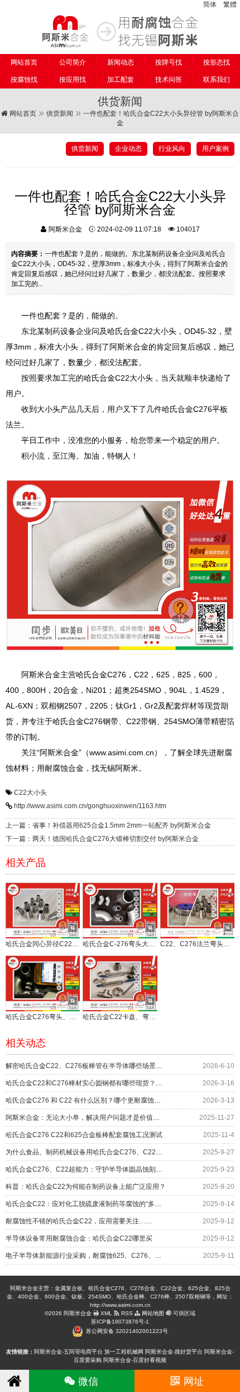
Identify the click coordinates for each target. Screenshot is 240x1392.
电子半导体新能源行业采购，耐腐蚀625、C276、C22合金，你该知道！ (113, 1256)
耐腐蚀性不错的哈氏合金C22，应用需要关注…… (79, 1221)
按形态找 (216, 62)
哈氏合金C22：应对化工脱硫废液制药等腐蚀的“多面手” (88, 1204)
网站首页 (24, 62)
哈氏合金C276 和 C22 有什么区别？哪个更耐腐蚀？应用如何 (97, 1100)
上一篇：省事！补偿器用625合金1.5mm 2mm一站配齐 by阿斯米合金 (108, 825)
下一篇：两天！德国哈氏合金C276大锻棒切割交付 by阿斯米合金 (102, 839)
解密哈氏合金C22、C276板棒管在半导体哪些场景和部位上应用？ (104, 1066)
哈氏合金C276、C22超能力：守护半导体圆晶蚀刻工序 (87, 1169)
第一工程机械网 (123, 1352)
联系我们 (216, 79)
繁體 (230, 4)
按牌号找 (168, 62)
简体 (210, 4)
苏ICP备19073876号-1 (120, 1322)
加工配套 (120, 79)
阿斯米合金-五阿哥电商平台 (68, 1352)
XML (105, 1313)
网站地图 (152, 1313)
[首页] (14, 1381)
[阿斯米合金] (120, 31)
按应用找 (72, 79)
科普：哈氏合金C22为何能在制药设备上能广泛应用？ (86, 1187)
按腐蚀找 (24, 79)
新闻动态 (120, 62)
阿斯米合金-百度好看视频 (134, 1360)
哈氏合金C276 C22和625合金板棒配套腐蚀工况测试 (84, 1135)
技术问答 (168, 79)
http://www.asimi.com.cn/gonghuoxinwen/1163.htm (90, 806)
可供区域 (183, 1313)
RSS (126, 1313)
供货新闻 (59, 113)
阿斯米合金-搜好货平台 (174, 1352)
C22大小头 (30, 792)
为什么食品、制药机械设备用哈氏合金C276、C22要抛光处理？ (101, 1152)
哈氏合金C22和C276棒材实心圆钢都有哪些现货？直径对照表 (97, 1083)
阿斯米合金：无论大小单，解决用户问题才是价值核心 (86, 1118)
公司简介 (72, 62)
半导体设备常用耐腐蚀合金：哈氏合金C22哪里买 (79, 1238)
